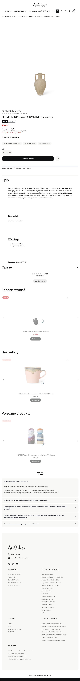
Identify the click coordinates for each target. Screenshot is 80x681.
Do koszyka (35, 339)
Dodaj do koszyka (28, 159)
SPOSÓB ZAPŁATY (48, 605)
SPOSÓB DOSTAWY (48, 602)
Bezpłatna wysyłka (47, 588)
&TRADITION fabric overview (51, 624)
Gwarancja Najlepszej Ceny (50, 585)
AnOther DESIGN (6, 16)
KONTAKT (11, 632)
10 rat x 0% (45, 594)
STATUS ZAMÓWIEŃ (14, 574)
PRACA (10, 626)
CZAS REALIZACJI (47, 599)
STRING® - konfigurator (49, 637)
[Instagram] (13, 563)
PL (41, 11)
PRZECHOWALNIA (14, 585)
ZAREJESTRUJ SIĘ (13, 580)
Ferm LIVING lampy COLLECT (17, 656)
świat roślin (31, 16)
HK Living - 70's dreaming (16, 654)
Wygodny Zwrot (47, 574)
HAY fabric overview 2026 (50, 629)
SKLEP (15, 16)
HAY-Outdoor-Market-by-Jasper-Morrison (21, 651)
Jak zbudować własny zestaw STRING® (54, 635)
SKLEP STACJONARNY (15, 629)
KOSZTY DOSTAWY (48, 607)
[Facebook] (9, 563)
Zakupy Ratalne (46, 591)
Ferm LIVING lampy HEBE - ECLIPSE (19, 659)
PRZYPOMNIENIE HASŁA (16, 583)
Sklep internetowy (39, 675)
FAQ (43, 613)
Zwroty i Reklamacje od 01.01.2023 (52, 577)
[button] (57, 11)
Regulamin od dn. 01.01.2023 (50, 580)
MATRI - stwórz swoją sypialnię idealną (53, 640)
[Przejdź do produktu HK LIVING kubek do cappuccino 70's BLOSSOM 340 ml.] (36, 375)
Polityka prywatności (48, 596)
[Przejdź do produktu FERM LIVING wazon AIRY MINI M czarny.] (36, 313)
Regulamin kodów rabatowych (51, 583)
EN (45, 11)
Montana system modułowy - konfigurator (55, 626)
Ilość (3, 149)
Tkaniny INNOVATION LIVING (51, 632)
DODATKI (22, 16)
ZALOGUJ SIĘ (12, 577)
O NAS (10, 624)
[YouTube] (17, 563)
